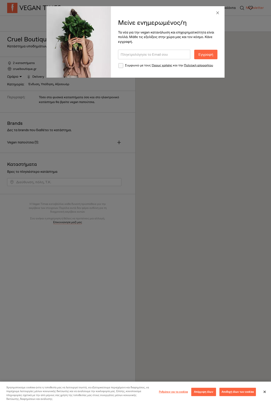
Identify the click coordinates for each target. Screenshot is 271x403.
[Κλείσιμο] (264, 391)
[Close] (218, 13)
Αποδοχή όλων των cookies (238, 391)
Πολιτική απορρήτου (198, 65)
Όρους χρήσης (162, 65)
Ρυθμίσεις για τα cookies (173, 391)
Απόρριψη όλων (203, 391)
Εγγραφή (205, 54)
